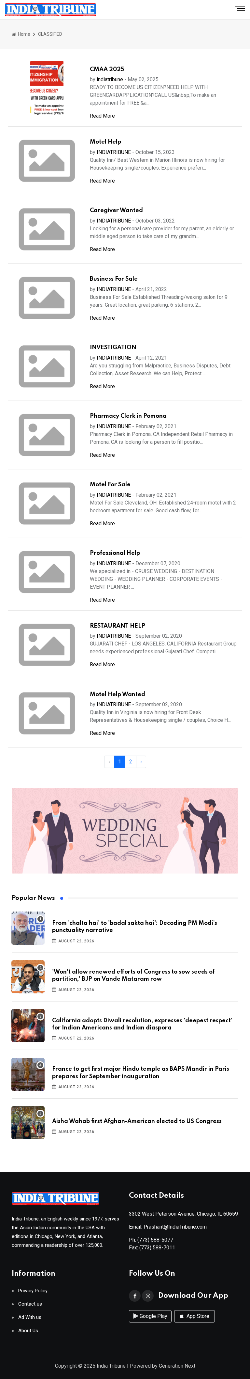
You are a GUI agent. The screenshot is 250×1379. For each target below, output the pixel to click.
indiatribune (110, 79)
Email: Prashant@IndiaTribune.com (168, 1227)
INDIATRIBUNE (114, 152)
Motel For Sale (110, 485)
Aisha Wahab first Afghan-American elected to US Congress (137, 1121)
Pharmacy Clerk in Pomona (128, 416)
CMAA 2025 (107, 69)
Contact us (30, 1304)
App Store (197, 1316)
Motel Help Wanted (117, 694)
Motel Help (105, 142)
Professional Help (115, 553)
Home (23, 34)
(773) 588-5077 (155, 1240)
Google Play (152, 1316)
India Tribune (111, 1366)
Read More (102, 116)
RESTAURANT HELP (117, 626)
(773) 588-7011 (157, 1248)
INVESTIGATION (113, 348)
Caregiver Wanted (116, 210)
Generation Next (177, 1366)
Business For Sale (114, 279)
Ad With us (29, 1317)
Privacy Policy (33, 1290)
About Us (28, 1330)
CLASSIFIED (50, 34)
